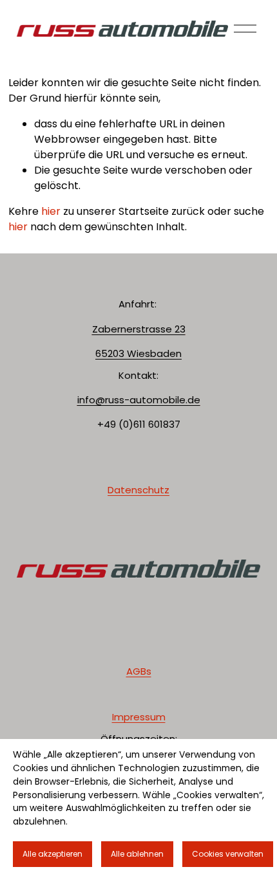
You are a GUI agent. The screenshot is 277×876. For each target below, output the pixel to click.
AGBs (138, 671)
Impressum (139, 717)
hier (51, 211)
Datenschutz (138, 490)
